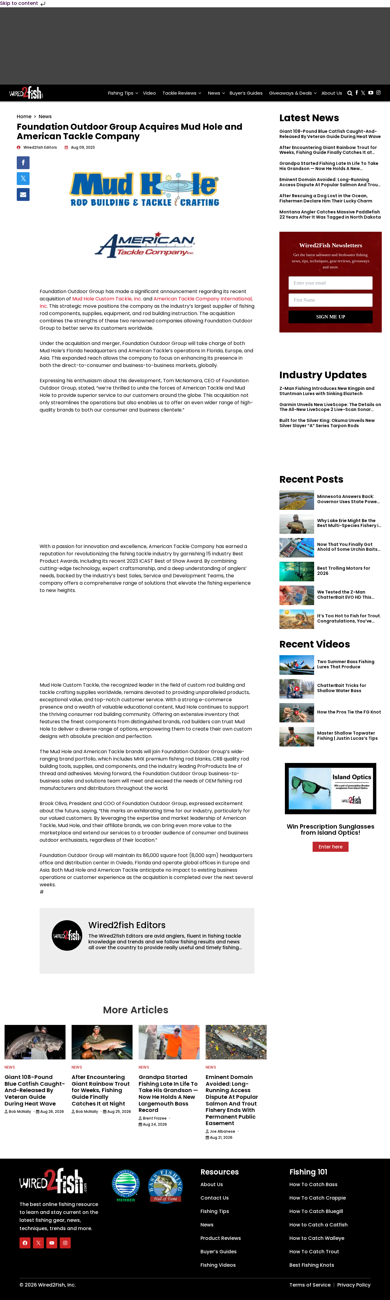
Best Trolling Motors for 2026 (343, 570)
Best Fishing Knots (311, 1265)
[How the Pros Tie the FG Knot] (296, 713)
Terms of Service (310, 1284)
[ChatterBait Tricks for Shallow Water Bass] (296, 689)
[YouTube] (51, 1242)
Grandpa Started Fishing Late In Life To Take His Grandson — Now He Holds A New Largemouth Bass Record (328, 168)
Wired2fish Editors (127, 925)
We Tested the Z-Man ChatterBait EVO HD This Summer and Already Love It (348, 597)
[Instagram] (65, 1242)
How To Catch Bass (313, 1184)
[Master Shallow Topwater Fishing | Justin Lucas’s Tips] (296, 736)
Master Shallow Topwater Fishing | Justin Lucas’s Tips (347, 735)
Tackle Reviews (179, 93)
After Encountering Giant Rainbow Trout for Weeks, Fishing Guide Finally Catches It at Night (328, 152)
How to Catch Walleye (316, 1238)
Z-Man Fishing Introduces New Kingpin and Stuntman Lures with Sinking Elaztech (326, 391)
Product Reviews (220, 1238)
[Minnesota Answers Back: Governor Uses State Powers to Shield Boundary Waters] (296, 500)
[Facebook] (25, 1242)
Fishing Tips (120, 93)
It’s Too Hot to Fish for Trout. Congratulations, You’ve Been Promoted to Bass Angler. (349, 623)
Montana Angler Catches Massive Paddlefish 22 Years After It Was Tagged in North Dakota (330, 214)
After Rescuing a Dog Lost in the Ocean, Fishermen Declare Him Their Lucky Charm (325, 198)
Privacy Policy (353, 1284)
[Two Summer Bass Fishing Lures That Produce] (296, 665)
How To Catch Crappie (317, 1197)
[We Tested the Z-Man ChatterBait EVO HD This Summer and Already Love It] (296, 595)
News (214, 93)
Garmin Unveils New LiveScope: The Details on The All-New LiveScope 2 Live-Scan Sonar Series (330, 409)
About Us (331, 93)
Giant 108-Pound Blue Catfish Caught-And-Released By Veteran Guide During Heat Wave (330, 134)
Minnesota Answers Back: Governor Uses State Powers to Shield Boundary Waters (349, 501)
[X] (38, 1242)
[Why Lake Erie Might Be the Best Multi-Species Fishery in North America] (296, 524)
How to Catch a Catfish (318, 1224)
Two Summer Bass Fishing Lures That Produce (345, 664)
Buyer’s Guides (246, 93)
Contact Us (214, 1197)
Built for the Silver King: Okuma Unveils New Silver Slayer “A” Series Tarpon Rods (327, 423)
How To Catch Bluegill (316, 1211)
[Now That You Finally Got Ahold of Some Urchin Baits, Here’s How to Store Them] (296, 547)
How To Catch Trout (314, 1251)
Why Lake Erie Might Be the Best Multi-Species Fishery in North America (349, 525)
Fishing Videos (218, 1265)
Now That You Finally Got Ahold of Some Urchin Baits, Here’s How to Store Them (348, 549)
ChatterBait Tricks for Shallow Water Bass (341, 688)
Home (24, 116)
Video (149, 93)
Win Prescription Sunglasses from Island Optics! (330, 829)
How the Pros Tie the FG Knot (349, 712)
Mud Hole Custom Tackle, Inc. (107, 298)
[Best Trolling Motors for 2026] (296, 571)
